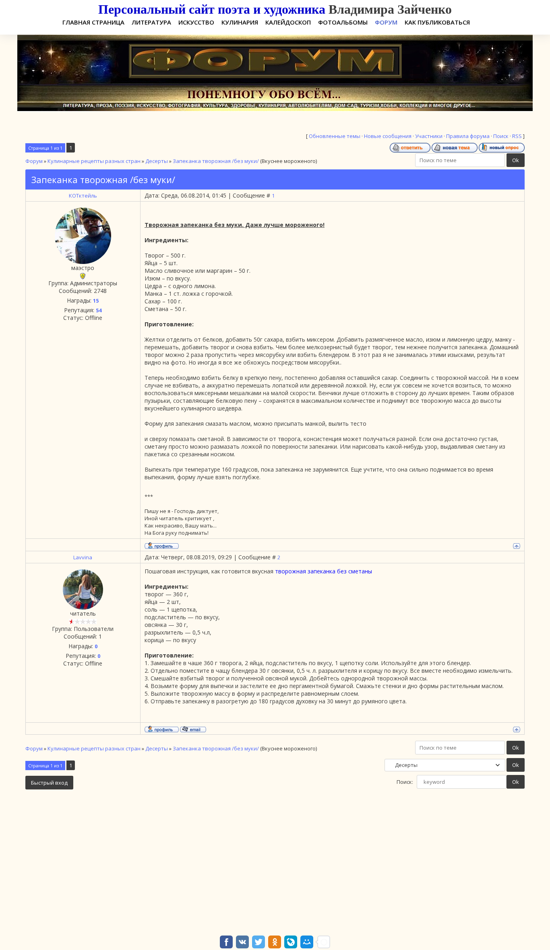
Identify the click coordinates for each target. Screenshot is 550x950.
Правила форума (468, 136)
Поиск (501, 136)
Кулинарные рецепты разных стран (94, 161)
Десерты (156, 161)
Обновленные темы (334, 136)
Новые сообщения (387, 136)
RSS (517, 136)
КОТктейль (83, 195)
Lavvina (82, 557)
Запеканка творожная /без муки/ (216, 161)
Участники (428, 136)
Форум (34, 161)
